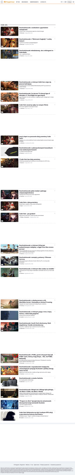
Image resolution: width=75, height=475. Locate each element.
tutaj (23, 472)
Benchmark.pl (25, 2)
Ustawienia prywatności (55, 464)
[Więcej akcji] (55, 27)
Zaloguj (69, 1)
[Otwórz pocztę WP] (62, 2)
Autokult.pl (43, 2)
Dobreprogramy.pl (34, 2)
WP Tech (18, 2)
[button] (65, 2)
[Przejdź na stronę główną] (2, 2)
